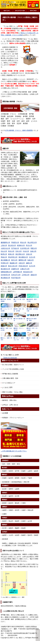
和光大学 (11, 251)
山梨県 (17, 489)
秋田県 (11, 471)
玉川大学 (32, 266)
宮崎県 (36, 535)
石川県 (17, 496)
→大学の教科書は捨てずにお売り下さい (14, 451)
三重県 (23, 503)
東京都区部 (5, 482)
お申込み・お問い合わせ (10, 405)
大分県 (11, 535)
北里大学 (22, 263)
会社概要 (5, 413)
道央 (3, 464)
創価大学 (4, 266)
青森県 (4, 471)
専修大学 (4, 257)
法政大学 (33, 251)
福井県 (11, 496)
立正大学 (32, 257)
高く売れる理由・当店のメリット (13, 364)
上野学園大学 (17, 272)
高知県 (23, 528)
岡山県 (11, 521)
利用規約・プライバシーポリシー (13, 417)
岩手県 (17, 471)
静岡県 (4, 503)
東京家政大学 (5, 278)
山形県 (30, 471)
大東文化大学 (5, 248)
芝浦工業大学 (23, 266)
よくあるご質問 (7, 387)
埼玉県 (23, 478)
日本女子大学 (16, 275)
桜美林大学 (21, 245)
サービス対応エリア (8, 383)
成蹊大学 (29, 263)
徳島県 (11, 528)
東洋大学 (14, 260)
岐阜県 (11, 503)
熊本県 (30, 535)
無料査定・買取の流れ (9, 400)
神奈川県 (26, 482)
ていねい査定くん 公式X (11, 355)
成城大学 (34, 275)
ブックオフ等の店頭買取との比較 (13, 369)
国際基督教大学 (6, 272)
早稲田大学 (15, 242)
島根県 (17, 521)
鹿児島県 (5, 539)
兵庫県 (4, 514)
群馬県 (17, 478)
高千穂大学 (15, 248)
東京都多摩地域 (16, 482)
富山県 (4, 496)
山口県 (30, 521)
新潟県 (4, 489)
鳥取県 (4, 521)
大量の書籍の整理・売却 (10, 378)
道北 (18, 464)
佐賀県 (17, 535)
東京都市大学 (5, 269)
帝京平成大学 (16, 278)
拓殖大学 (30, 260)
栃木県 (11, 478)
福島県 (36, 471)
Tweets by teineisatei (10, 357)
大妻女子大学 (24, 269)
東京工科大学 (12, 266)
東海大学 (11, 254)
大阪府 (23, 510)
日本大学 (18, 251)
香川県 (4, 528)
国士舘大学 (12, 245)
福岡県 (4, 535)
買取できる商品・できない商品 (12, 392)
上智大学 (4, 245)
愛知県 (17, 503)
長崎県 (23, 535)
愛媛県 (17, 528)
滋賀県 (4, 510)
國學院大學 (22, 260)
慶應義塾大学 (5, 242)
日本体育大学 (5, 275)
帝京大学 (29, 245)
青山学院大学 (32, 242)
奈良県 (17, 510)
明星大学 (34, 248)
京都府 (11, 510)
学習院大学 (5, 263)
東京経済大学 (28, 272)
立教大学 (29, 254)
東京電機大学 (5, 260)
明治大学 (23, 242)
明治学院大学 (12, 257)
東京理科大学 (20, 254)
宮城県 (23, 471)
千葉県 (30, 478)
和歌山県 (30, 510)
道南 (8, 464)
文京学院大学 (24, 248)
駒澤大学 (4, 254)
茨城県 (4, 478)
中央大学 (26, 251)
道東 (13, 464)
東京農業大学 (23, 257)
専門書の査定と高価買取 (10, 374)
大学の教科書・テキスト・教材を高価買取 (19, 130)
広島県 (23, 521)
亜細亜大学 (13, 263)
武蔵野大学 (15, 269)
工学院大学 (25, 275)
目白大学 (4, 251)
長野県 (11, 489)
